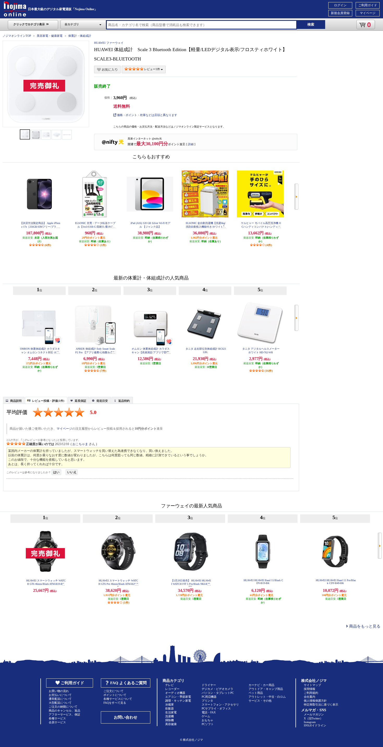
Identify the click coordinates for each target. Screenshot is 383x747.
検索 (310, 24)
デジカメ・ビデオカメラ (217, 688)
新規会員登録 (340, 13)
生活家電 (171, 712)
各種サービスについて (117, 698)
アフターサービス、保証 (64, 714)
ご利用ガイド (367, 5)
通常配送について (60, 698)
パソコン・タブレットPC (218, 692)
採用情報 (309, 688)
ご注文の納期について (63, 706)
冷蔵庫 (169, 704)
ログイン (340, 5)
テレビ (169, 685)
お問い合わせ (125, 717)
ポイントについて (114, 694)
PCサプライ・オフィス (216, 708)
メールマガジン (314, 714)
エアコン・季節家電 (178, 696)
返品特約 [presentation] (124, 400)
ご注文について (113, 691)
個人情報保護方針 (315, 700)
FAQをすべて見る (114, 702)
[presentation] (13, 400)
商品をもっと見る (364, 626)
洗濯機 (169, 716)
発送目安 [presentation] (102, 400)
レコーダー (172, 688)
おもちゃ (207, 720)
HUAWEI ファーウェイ (108, 42)
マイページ (367, 13)
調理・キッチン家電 (178, 700)
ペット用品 (256, 692)
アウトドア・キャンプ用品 (266, 688)
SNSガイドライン (315, 725)
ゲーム (206, 716)
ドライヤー (209, 685)
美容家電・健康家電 (50, 35)
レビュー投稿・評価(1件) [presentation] (48, 400)
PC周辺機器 (209, 696)
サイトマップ (312, 685)
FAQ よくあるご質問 (128, 683)
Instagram (310, 722)
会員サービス (57, 722)
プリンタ (207, 700)
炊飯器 (169, 708)
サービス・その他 (260, 700)
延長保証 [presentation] (80, 400)
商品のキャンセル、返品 (64, 710)
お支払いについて (60, 694)
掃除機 (169, 720)
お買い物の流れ (59, 691)
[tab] (13, 400)
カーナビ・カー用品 (261, 685)
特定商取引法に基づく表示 (321, 704)
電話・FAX (209, 712)
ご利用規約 (311, 692)
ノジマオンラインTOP (17, 35)
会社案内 (309, 696)
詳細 (191, 144)
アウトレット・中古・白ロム (267, 696)
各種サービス (57, 718)
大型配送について (60, 702)
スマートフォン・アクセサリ (220, 704)
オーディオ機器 (175, 692)
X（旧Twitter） (313, 718)
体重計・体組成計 (79, 35)
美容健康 (171, 724)
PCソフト (208, 724)
